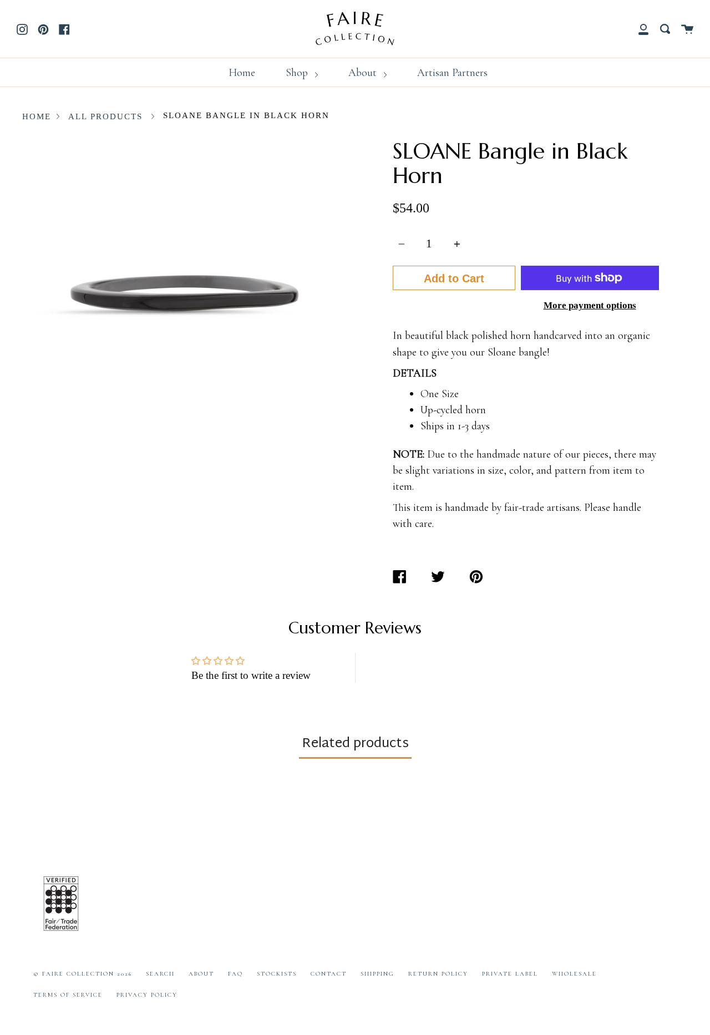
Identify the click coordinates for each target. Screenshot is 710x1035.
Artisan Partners (452, 72)
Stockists (277, 973)
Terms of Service (68, 994)
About (363, 72)
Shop (298, 72)
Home (242, 72)
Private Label (510, 973)
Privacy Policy (147, 994)
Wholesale (574, 973)
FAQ (235, 973)
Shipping (377, 973)
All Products (105, 116)
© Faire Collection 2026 (82, 973)
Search (160, 973)
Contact (329, 973)
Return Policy (438, 973)
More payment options (590, 305)
